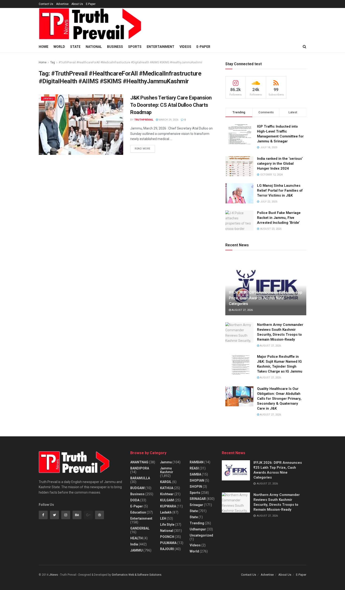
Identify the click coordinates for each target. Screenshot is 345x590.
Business (115, 47)
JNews (53, 574)
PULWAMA (168, 543)
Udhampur (198, 529)
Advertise (62, 4)
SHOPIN (196, 486)
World (59, 47)
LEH (163, 518)
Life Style (167, 524)
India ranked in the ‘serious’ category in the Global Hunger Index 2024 (280, 163)
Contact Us (46, 4)
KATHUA (166, 488)
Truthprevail (143, 119)
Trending (197, 523)
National (94, 47)
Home (43, 47)
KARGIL (166, 482)
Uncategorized (201, 535)
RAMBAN (196, 462)
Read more (142, 148)
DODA (134, 500)
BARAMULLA (140, 478)
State (75, 47)
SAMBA (195, 474)
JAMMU (48, 98)
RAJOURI (167, 549)
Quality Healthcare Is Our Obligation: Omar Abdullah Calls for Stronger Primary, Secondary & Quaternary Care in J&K (279, 399)
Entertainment (160, 47)
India (134, 544)
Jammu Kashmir (166, 470)
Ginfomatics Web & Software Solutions (136, 574)
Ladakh (166, 512)
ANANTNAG (139, 462)
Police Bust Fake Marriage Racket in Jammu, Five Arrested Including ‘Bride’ (279, 218)
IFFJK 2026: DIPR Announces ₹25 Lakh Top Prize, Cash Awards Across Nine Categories (265, 298)
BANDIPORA (139, 468)
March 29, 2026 (168, 119)
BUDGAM (137, 488)
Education (138, 512)
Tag (52, 62)
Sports (135, 47)
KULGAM (167, 500)
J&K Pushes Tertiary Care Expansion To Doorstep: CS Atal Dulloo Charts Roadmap (171, 105)
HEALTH (136, 538)
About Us (77, 4)
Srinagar (196, 505)
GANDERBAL (140, 528)
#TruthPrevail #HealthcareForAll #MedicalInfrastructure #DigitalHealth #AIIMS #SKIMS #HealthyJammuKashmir (130, 62)
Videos (185, 47)
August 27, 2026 (242, 310)
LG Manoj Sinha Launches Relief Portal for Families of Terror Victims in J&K (280, 190)
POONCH (167, 537)
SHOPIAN (197, 480)
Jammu (166, 462)
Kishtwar (167, 494)
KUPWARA (168, 506)
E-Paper (91, 4)
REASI (194, 468)
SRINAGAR (198, 499)
